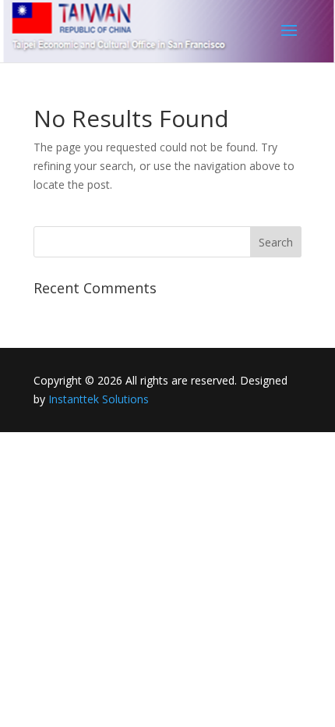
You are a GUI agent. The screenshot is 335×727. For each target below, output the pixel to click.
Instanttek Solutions (98, 399)
